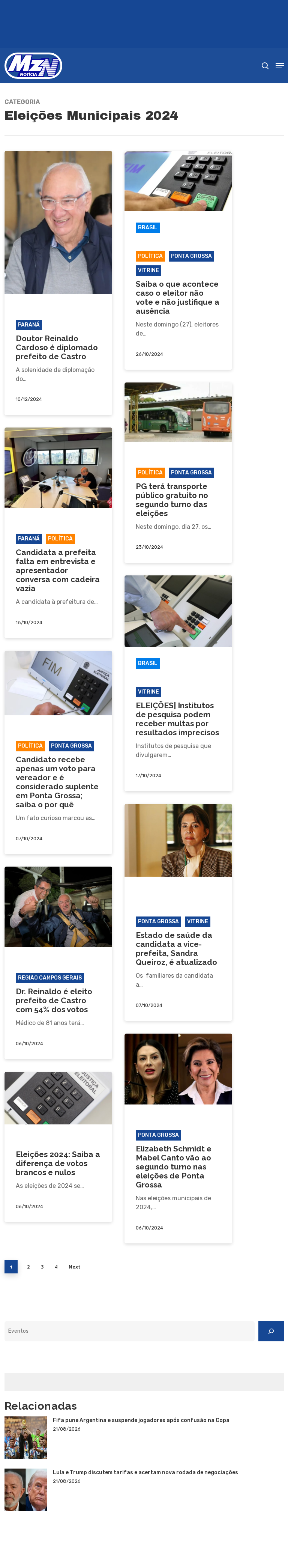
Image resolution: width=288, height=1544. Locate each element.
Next (74, 1267)
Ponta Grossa (191, 256)
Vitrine (148, 270)
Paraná (29, 325)
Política (150, 256)
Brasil (148, 227)
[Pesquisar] (271, 1331)
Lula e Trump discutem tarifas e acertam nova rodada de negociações (145, 1472)
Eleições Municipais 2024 (54, 310)
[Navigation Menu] (280, 65)
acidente (151, 893)
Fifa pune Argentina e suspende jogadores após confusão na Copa (141, 1420)
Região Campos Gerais (50, 978)
